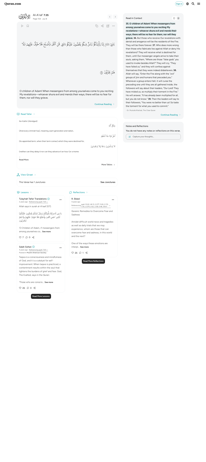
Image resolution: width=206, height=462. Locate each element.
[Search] (193, 4)
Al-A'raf (37, 15)
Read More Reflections (93, 261)
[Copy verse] (96, 25)
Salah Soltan (25, 246)
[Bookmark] (27, 25)
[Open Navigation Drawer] (199, 4)
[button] (112, 44)
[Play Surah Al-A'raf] (22, 25)
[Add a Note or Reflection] (108, 25)
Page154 (37, 19)
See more (46, 231)
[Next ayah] (115, 17)
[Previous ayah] (110, 17)
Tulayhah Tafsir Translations (33, 198)
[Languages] (187, 4)
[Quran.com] (12, 3)
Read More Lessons (41, 296)
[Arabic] (174, 18)
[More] (113, 25)
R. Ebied (75, 198)
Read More (24, 160)
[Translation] (178, 18)
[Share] (102, 25)
